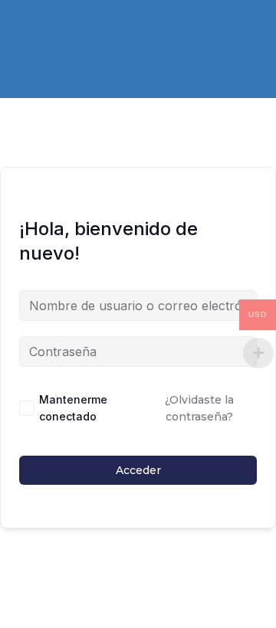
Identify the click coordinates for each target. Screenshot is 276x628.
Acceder (138, 470)
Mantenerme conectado (73, 408)
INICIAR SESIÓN (179, 35)
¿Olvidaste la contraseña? (199, 408)
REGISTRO (86, 35)
